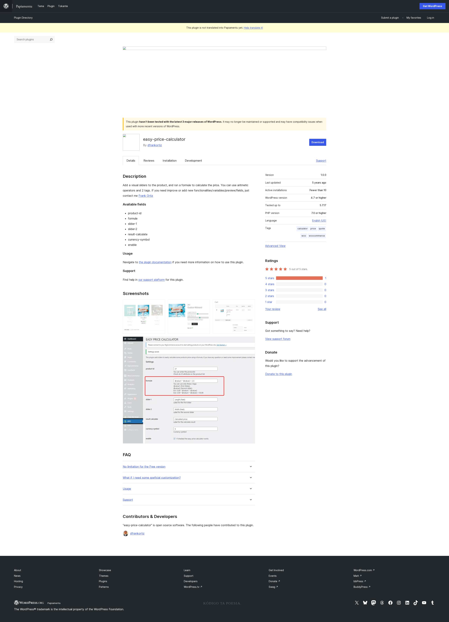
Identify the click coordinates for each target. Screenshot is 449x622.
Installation (170, 160)
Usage (127, 488)
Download (317, 142)
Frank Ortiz (146, 195)
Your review (272, 309)
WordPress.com (364, 570)
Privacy (18, 586)
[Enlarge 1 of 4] (160, 304)
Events (273, 575)
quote (322, 228)
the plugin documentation (155, 262)
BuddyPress (362, 586)
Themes (103, 575)
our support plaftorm (151, 279)
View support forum (277, 339)
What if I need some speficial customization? (152, 477)
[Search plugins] (51, 39)
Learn (187, 570)
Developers (190, 581)
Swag (273, 586)
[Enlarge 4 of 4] (250, 341)
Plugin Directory (23, 17)
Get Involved (276, 570)
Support (321, 160)
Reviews (148, 160)
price (313, 228)
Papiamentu (54, 603)
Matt (358, 575)
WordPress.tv (193, 586)
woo (303, 235)
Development (193, 160)
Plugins (103, 581)
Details (130, 160)
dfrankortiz (155, 145)
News (17, 575)
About (17, 570)
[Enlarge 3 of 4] (250, 304)
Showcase (105, 570)
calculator (302, 228)
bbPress (360, 581)
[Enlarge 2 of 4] (205, 304)
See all (322, 309)
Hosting (18, 581)
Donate (274, 581)
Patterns (104, 586)
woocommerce (317, 235)
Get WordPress (432, 6)
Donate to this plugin (278, 374)
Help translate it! (253, 27)
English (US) (319, 220)
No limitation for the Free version (144, 466)
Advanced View (275, 246)
